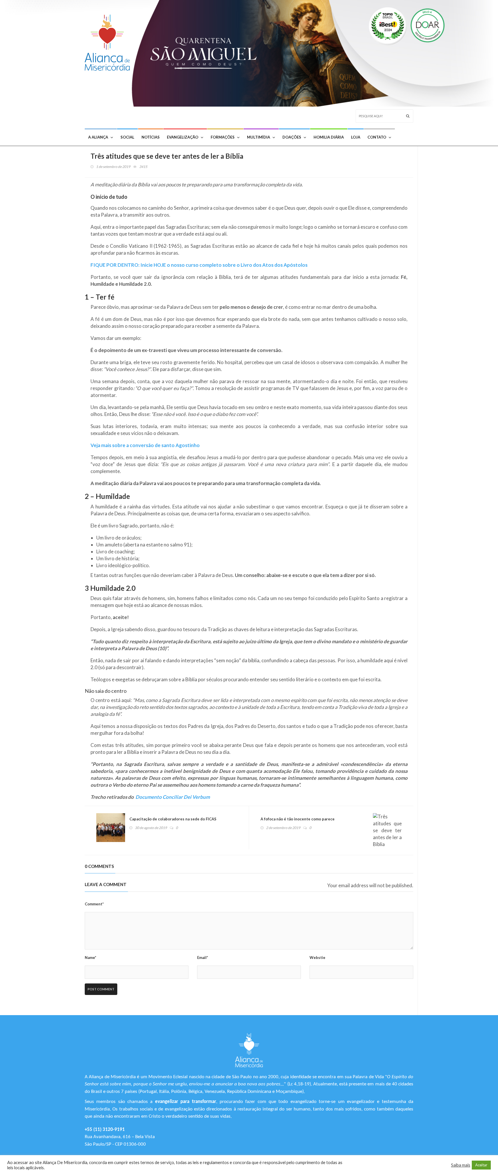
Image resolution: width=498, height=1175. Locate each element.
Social (127, 137)
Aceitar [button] (481, 1165)
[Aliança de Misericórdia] (109, 41)
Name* (90, 957)
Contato (376, 137)
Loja (355, 137)
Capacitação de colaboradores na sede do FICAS (172, 819)
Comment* (94, 904)
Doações (291, 137)
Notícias (151, 137)
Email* (202, 957)
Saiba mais (460, 1165)
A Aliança (98, 137)
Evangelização (182, 137)
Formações (223, 137)
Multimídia (258, 137)
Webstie (317, 957)
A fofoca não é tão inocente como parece (298, 819)
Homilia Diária (329, 137)
